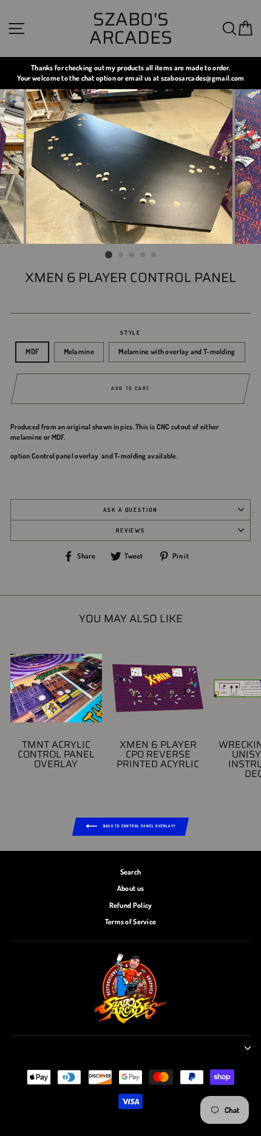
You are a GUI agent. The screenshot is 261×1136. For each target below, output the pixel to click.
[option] (130, 73)
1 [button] (108, 254)
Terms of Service (131, 921)
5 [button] (154, 255)
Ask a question (130, 509)
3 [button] (132, 255)
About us (130, 888)
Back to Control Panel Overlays (139, 826)
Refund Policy (130, 905)
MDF (32, 351)
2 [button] (121, 255)
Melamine (79, 351)
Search (130, 871)
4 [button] (143, 255)
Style (130, 332)
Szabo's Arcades (130, 28)
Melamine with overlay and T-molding (176, 351)
